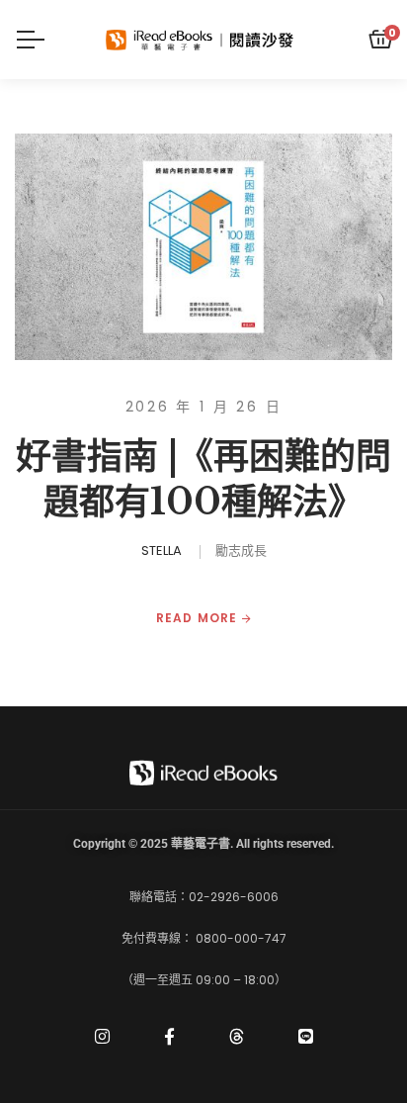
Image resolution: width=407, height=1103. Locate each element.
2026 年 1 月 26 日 (204, 406)
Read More (199, 618)
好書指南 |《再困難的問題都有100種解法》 (203, 479)
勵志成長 (241, 550)
